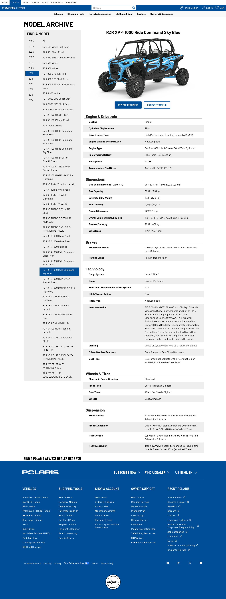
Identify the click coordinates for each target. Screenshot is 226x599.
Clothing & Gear (124, 13)
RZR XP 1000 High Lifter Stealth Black (55, 159)
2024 (31, 46)
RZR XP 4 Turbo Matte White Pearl (57, 316)
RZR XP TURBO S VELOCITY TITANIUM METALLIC (57, 229)
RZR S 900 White (51, 93)
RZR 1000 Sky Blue (52, 125)
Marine (45, 2)
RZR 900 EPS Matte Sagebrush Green (59, 86)
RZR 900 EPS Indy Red (54, 73)
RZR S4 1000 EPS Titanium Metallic (57, 330)
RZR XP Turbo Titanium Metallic (59, 184)
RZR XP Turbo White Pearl (56, 189)
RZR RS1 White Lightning (56, 46)
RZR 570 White (50, 62)
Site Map (47, 563)
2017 (30, 83)
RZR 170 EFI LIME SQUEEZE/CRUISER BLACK (57, 375)
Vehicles (58, 13)
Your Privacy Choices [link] (74, 563)
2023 (31, 51)
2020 (31, 67)
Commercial (57, 2)
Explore (141, 13)
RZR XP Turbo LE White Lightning (55, 196)
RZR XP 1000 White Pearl (56, 120)
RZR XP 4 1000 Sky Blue (55, 246)
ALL (45, 41)
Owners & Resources (161, 13)
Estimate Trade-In (157, 105)
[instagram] (179, 563)
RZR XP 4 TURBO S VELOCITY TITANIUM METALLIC (58, 357)
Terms (95, 563)
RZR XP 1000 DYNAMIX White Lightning (58, 177)
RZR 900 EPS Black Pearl (56, 79)
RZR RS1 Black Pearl (53, 52)
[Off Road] (14, 7)
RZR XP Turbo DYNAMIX (55, 203)
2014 (31, 100)
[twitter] (190, 563)
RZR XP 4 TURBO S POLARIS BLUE (57, 339)
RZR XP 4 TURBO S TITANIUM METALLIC (58, 348)
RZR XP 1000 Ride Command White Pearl (58, 141)
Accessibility (107, 563)
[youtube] (201, 563)
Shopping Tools (75, 13)
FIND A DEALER (155, 472)
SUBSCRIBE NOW (125, 472)
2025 (31, 40)
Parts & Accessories (100, 13)
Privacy (57, 563)
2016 (30, 89)
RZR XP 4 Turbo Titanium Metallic (56, 307)
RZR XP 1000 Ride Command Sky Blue (58, 150)
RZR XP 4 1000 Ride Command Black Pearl (58, 254)
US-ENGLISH (184, 472)
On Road (35, 2)
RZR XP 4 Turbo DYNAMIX (56, 323)
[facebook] (168, 563)
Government (71, 2)
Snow (25, 2)
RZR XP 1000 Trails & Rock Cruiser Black (56, 168)
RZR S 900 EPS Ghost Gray (56, 98)
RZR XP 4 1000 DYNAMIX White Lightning (59, 289)
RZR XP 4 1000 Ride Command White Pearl (58, 262)
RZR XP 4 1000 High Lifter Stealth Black (56, 280)
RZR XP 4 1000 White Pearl (57, 241)
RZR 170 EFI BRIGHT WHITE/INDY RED (53, 366)
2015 (30, 94)
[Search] (133, 7)
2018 (30, 78)
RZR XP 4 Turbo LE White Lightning (56, 298)
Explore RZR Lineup (128, 105)
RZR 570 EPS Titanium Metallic (59, 57)
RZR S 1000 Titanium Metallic (58, 109)
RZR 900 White (50, 68)
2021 (31, 62)
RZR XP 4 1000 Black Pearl (56, 235)
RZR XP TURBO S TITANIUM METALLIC (57, 220)
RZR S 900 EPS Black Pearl (56, 104)
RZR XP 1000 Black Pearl (55, 114)
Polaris (5, 2)
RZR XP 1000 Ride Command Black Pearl (58, 132)
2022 (31, 57)
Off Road (15, 2)
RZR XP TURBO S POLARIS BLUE (56, 211)
